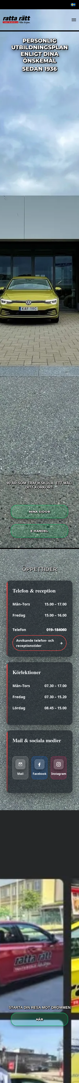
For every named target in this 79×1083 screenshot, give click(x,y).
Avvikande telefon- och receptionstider (35, 643)
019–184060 (56, 629)
